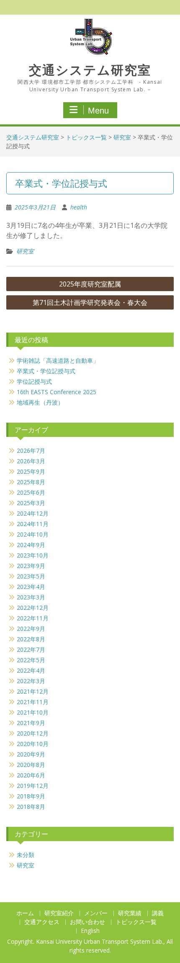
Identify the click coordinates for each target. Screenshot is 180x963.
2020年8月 (31, 765)
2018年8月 (31, 807)
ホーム (25, 913)
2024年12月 (33, 513)
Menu (98, 110)
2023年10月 (33, 555)
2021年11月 (33, 702)
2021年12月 (33, 691)
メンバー (96, 913)
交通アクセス (41, 922)
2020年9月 (31, 754)
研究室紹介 (59, 913)
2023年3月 (31, 597)
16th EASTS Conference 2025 (56, 392)
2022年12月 (33, 608)
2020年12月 (33, 733)
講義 (158, 913)
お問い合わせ (87, 922)
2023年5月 (31, 576)
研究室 (122, 137)
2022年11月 (33, 618)
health (78, 207)
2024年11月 (33, 524)
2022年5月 (31, 660)
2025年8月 (31, 482)
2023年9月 (31, 566)
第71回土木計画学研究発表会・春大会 (90, 302)
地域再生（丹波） (40, 402)
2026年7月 (31, 450)
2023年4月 (31, 587)
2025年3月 (31, 503)
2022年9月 (31, 629)
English (90, 931)
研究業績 (129, 913)
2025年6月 (31, 492)
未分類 (25, 855)
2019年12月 (33, 786)
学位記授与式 (34, 381)
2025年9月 (31, 471)
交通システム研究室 (90, 70)
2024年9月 (31, 545)
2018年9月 (31, 796)
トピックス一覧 (86, 137)
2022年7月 (31, 649)
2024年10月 (33, 534)
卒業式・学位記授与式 (46, 371)
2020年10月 (33, 744)
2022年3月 (31, 681)
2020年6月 (31, 775)
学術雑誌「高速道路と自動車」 (58, 360)
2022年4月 (31, 670)
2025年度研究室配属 (90, 284)
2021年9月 (31, 723)
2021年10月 (33, 712)
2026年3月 (31, 461)
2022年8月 (31, 639)
